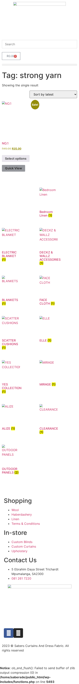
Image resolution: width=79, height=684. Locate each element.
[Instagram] (18, 633)
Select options (15, 158)
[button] (39, 65)
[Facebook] (8, 633)
